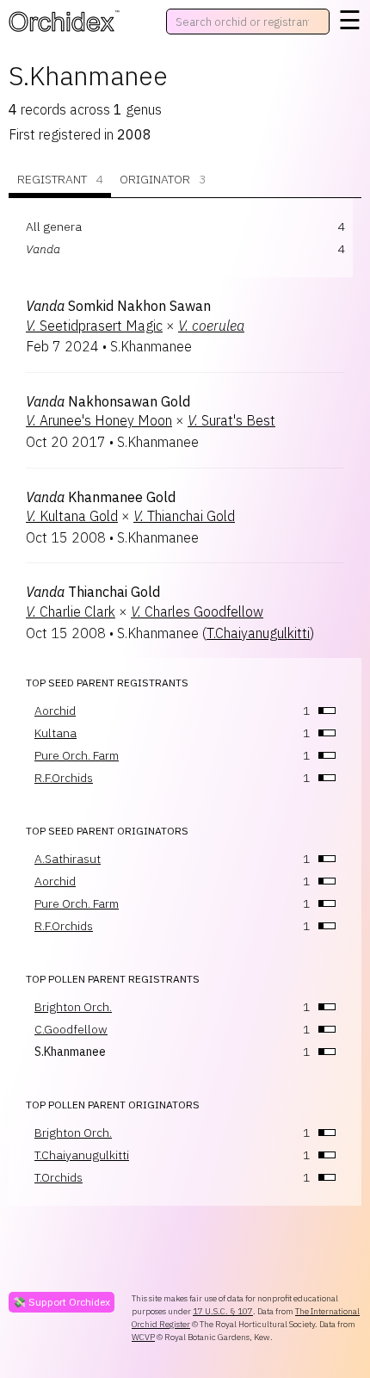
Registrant (59, 179)
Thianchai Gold (184, 516)
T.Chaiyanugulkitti (258, 633)
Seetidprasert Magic (94, 325)
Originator (163, 179)
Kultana (55, 733)
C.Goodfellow (71, 1029)
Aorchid (55, 710)
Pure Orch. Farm (76, 755)
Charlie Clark (70, 611)
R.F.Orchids (63, 777)
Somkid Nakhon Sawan (118, 305)
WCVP (143, 1337)
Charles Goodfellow (197, 611)
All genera (54, 226)
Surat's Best (231, 420)
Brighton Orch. (73, 1007)
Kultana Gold (72, 516)
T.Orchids (58, 1177)
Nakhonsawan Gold (108, 401)
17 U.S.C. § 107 (223, 1311)
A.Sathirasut (67, 858)
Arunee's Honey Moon (99, 420)
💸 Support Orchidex (61, 1301)
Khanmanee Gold (101, 497)
